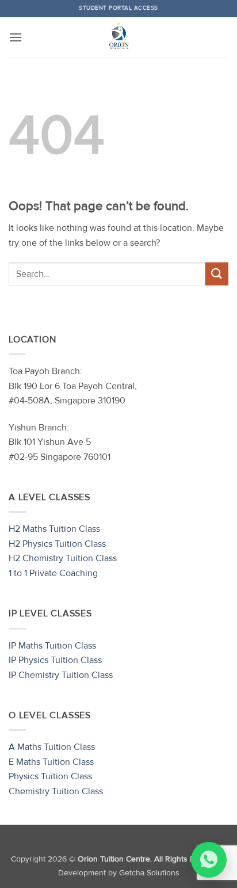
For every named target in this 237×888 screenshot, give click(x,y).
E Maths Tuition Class (51, 762)
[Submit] (216, 273)
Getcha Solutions (149, 873)
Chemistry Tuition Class (56, 791)
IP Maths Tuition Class (52, 645)
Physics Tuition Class (50, 776)
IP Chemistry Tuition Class (61, 675)
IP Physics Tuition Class (55, 660)
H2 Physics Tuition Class (57, 544)
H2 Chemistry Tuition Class (63, 558)
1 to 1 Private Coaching (53, 573)
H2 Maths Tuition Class (54, 529)
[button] (15, 37)
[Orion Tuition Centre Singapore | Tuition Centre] (118, 37)
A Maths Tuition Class (52, 747)
